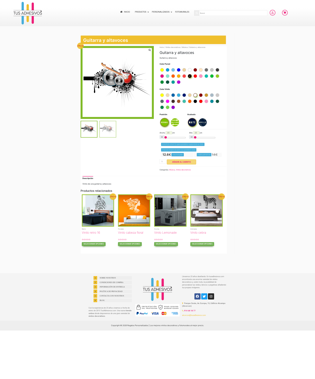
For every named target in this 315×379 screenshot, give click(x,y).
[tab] (87, 178)
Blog (102, 300)
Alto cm (195, 133)
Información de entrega (112, 287)
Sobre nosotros (108, 278)
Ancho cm (167, 133)
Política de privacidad (111, 291)
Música (185, 47)
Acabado (191, 114)
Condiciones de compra (111, 282)
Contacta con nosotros (112, 296)
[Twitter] (204, 296)
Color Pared (165, 64)
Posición (163, 114)
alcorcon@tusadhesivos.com (194, 315)
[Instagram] (211, 296)
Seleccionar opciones (93, 244)
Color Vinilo (165, 89)
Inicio (162, 47)
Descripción (87, 178)
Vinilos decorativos (172, 47)
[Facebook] (197, 296)
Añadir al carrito (181, 162)
